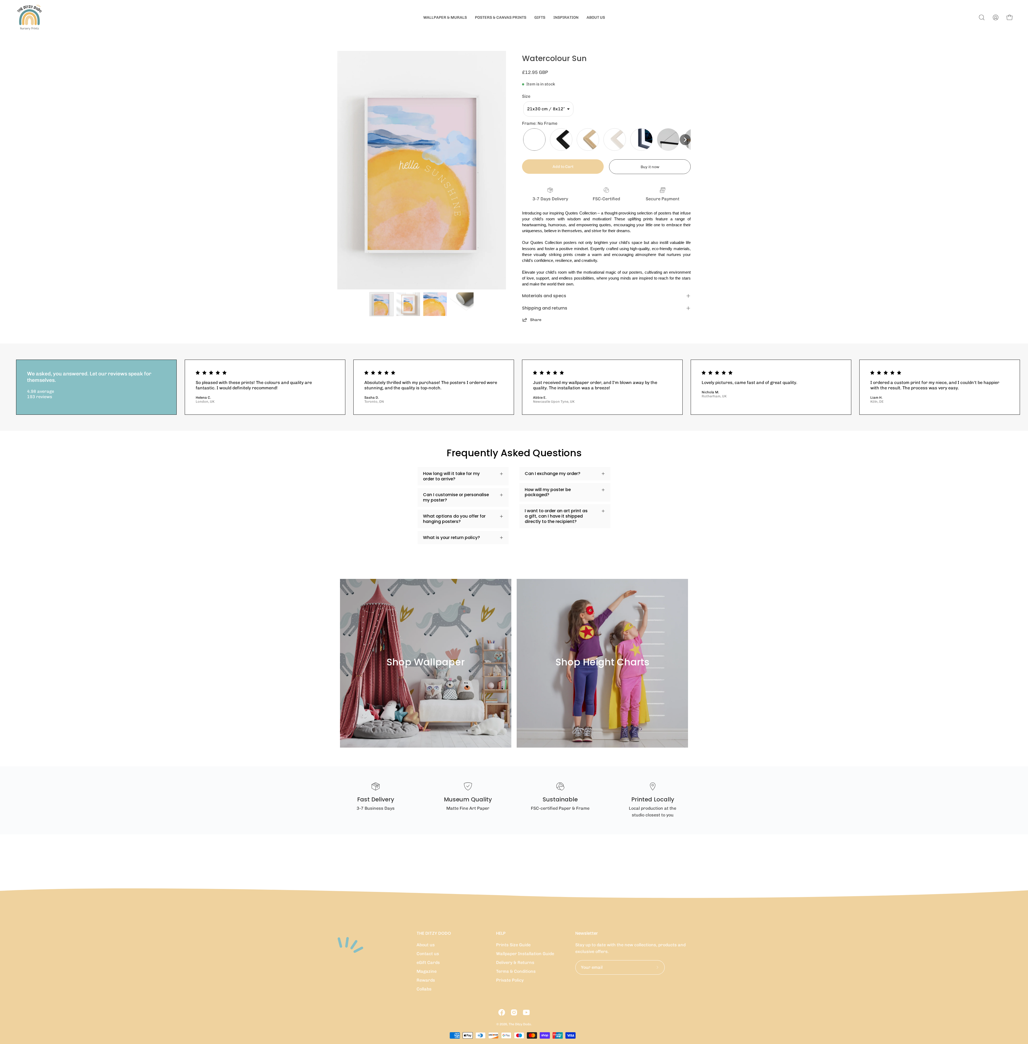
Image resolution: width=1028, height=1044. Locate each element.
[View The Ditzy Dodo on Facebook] (502, 1012)
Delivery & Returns (515, 962)
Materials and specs (544, 296)
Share (535, 319)
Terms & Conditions (516, 971)
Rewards (426, 980)
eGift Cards (428, 962)
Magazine (427, 971)
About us (426, 944)
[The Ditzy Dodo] (29, 17)
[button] (548, 108)
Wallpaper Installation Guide (525, 953)
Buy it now (650, 166)
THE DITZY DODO (434, 933)
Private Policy (510, 980)
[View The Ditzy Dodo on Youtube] (526, 1012)
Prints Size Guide (513, 944)
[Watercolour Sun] (381, 304)
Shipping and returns (544, 308)
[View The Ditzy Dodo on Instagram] (514, 1012)
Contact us (428, 953)
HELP (500, 933)
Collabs (424, 989)
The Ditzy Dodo (520, 1024)
